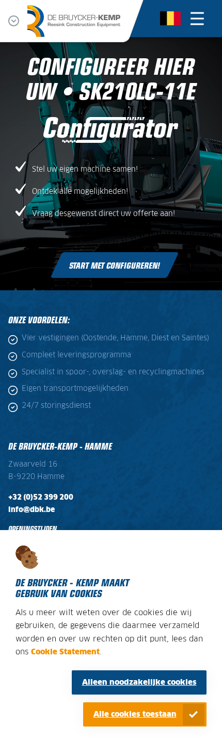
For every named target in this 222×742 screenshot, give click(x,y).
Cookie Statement (65, 652)
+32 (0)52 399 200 (40, 497)
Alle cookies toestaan (135, 714)
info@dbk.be (31, 510)
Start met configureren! (114, 265)
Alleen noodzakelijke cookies (139, 682)
